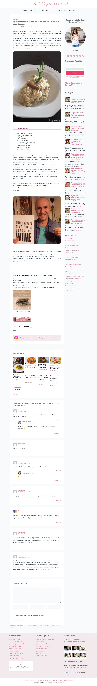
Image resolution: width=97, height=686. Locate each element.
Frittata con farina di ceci (15, 641)
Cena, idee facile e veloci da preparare (18, 643)
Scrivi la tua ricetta (18, 285)
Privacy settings (60, 682)
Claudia (20, 410)
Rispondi (58, 420)
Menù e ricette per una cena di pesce (18, 644)
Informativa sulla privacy (80, 76)
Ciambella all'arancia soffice (72, 288)
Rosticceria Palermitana (71, 285)
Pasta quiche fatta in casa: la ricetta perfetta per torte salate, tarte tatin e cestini (78, 184)
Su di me (32, 680)
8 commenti (53, 370)
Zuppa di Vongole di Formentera (73, 264)
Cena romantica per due (15, 656)
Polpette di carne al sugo (71, 257)
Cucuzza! (67, 262)
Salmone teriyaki (69, 283)
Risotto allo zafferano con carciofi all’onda (17, 376)
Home (14, 18)
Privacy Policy (59, 680)
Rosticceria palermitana (15, 648)
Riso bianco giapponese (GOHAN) (73, 281)
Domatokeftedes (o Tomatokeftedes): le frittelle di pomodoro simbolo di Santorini (76, 142)
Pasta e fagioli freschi (41, 655)
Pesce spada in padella (15, 639)
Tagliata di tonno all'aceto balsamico (74, 276)
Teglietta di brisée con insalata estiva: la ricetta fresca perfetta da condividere (78, 198)
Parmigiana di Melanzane (71, 245)
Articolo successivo (58, 346)
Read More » (16, 394)
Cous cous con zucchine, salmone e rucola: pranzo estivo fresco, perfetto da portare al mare (78, 100)
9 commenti (16, 26)
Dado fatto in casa (69, 252)
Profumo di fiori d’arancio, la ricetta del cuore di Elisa (43, 366)
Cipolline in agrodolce (70, 240)
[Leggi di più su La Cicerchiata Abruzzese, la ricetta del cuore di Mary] (55, 360)
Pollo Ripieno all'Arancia (71, 273)
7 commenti (15, 379)
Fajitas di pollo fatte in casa (43, 646)
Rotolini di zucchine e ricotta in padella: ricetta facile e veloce (77, 128)
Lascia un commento (42, 369)
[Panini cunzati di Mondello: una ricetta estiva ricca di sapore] (67, 210)
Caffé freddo (39, 653)
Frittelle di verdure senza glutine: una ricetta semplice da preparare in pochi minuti (77, 114)
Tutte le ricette (40, 656)
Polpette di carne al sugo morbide (45, 639)
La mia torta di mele (70, 290)
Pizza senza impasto (14, 655)
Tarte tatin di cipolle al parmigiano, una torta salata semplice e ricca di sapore (78, 171)
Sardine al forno (40, 644)
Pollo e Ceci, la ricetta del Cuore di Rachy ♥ (30, 366)
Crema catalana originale (42, 643)
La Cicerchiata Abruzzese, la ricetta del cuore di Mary (55, 367)
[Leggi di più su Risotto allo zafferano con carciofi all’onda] (18, 364)
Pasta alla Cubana (69, 255)
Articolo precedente (16, 346)
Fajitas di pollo (68, 269)
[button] (87, 4)
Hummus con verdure (70, 243)
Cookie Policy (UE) (69, 680)
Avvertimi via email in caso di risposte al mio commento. (29, 612)
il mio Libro (39, 680)
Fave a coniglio (68, 266)
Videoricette (52, 680)
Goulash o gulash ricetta (15, 646)
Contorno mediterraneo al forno (73, 278)
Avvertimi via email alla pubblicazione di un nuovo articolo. (30, 615)
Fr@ (19, 461)
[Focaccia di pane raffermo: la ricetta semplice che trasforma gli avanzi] (67, 221)
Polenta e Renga (69, 238)
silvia (19, 510)
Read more (68, 124)
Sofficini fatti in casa (70, 259)
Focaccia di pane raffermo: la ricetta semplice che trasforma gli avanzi (78, 221)
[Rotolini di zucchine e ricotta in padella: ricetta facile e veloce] (67, 128)
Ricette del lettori (22, 18)
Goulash (67, 271)
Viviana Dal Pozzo (27, 421)
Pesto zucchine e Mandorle (72, 250)
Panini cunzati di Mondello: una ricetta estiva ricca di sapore (77, 210)
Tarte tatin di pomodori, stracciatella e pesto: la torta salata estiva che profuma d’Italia (77, 156)
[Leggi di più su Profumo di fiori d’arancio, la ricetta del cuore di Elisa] (43, 359)
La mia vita (26, 680)
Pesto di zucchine (40, 641)
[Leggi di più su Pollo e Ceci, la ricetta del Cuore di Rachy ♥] (30, 360)
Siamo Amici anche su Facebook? (73, 84)
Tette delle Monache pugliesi (16, 658)
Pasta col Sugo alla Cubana (16, 653)
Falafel (66, 247)
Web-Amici (45, 680)
